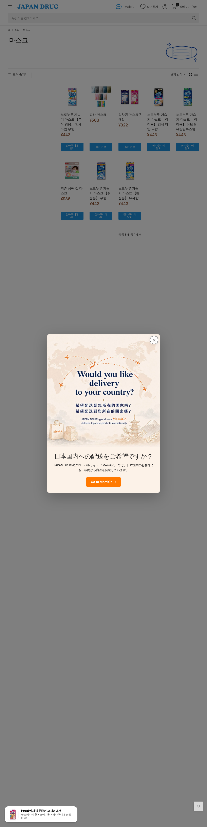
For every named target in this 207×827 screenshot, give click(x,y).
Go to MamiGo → (103, 482)
